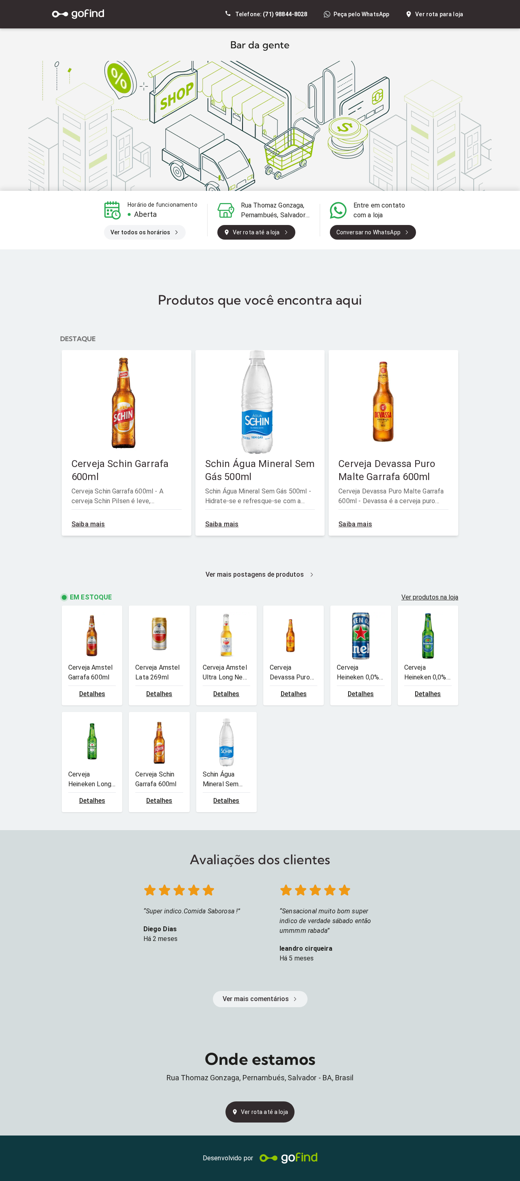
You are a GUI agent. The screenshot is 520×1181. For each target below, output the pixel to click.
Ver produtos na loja (429, 597)
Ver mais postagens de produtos (255, 574)
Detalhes (92, 694)
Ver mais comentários (256, 999)
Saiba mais (88, 524)
